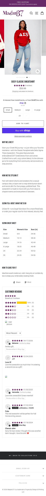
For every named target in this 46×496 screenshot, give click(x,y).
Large (27, 110)
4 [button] (23, 77)
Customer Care (23, 475)
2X (20, 116)
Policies (23, 483)
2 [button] (19, 77)
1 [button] (17, 77)
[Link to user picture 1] (6, 376)
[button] (19, 85)
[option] (23, 3)
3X (26, 116)
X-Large (37, 110)
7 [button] (29, 77)
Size (23, 105)
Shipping (15, 91)
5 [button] (25, 77)
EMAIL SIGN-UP (23, 468)
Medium (18, 110)
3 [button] (21, 77)
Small (8, 110)
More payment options (23, 136)
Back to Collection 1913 (24, 455)
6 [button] (27, 77)
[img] (17, 341)
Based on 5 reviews (12, 298)
